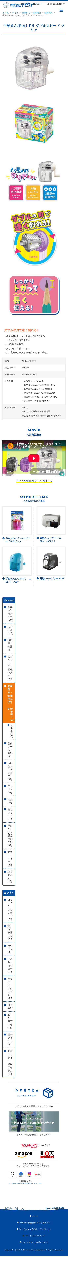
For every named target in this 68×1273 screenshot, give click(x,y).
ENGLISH (36, 3)
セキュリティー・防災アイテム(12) (10, 1062)
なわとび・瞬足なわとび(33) (10, 835)
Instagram (27, 1183)
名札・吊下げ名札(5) (10, 1021)
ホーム (5, 13)
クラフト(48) (10, 789)
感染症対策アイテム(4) (10, 613)
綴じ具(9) (10, 1006)
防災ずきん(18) (10, 876)
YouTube (37, 1183)
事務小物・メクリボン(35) (10, 988)
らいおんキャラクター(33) (10, 771)
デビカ (15, 13)
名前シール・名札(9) (10, 750)
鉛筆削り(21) (12, 714)
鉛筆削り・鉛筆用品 (31, 13)
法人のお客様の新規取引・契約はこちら (34, 1135)
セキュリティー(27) (10, 858)
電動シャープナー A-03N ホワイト (51, 539)
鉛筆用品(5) (11, 731)
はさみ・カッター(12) (10, 965)
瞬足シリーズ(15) (10, 814)
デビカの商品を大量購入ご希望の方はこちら (34, 1106)
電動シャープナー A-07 (52, 578)
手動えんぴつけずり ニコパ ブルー (18, 580)
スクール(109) (10, 630)
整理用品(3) (10, 949)
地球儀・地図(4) (10, 645)
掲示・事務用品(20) (10, 932)
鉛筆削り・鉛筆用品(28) (10, 694)
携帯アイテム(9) (10, 1039)
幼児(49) (10, 801)
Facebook (16, 1183)
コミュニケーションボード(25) (10, 909)
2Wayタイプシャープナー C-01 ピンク (18, 540)
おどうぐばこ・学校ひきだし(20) (10, 668)
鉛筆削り (49, 13)
